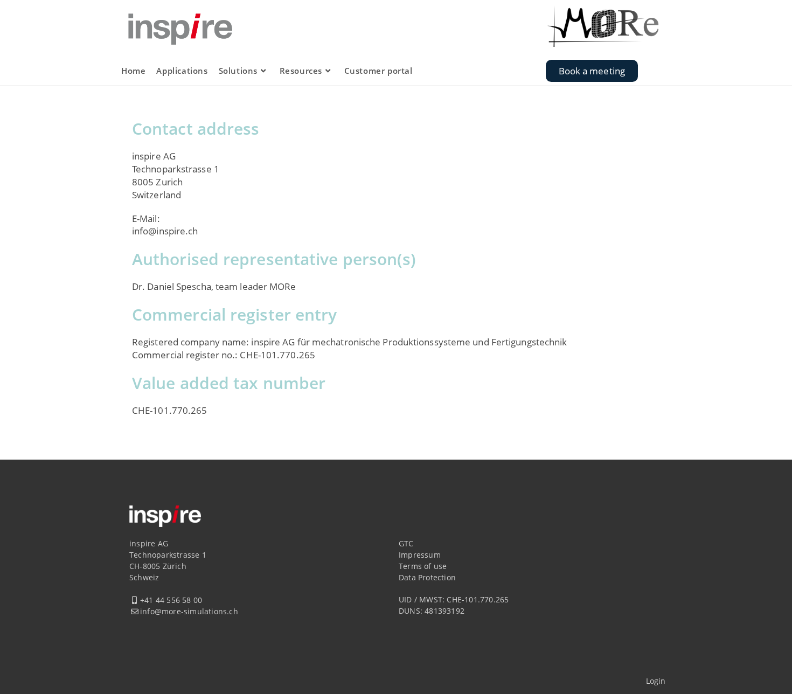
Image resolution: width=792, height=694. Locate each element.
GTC (406, 543)
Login (656, 681)
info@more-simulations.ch (189, 611)
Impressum (420, 555)
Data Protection (427, 577)
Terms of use (423, 566)
